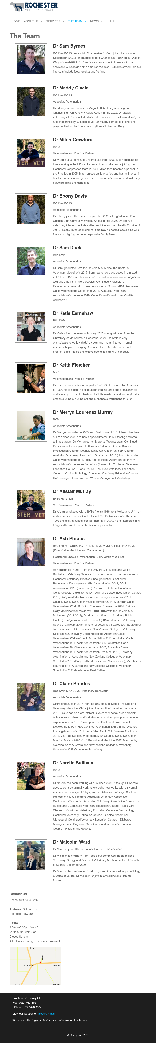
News (94, 21)
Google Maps (46, 1013)
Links (110, 21)
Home (15, 21)
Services (53, 21)
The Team (75, 21)
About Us (31, 21)
